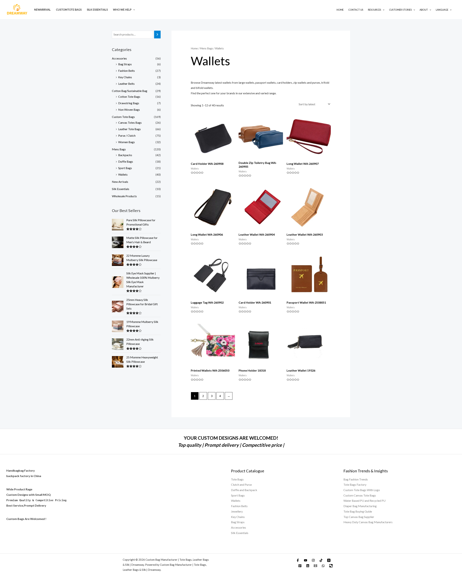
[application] (133, 9)
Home (340, 9)
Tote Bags (237, 479)
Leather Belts (126, 83)
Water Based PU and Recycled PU (364, 500)
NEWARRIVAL (42, 9)
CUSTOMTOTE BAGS (69, 9)
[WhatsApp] (323, 565)
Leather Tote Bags (129, 129)
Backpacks (125, 155)
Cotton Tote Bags (129, 96)
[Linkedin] (307, 565)
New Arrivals (120, 181)
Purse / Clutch (127, 135)
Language (442, 9)
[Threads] (328, 560)
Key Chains (125, 77)
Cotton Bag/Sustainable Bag (129, 90)
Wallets (123, 174)
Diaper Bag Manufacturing (360, 506)
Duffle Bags (125, 161)
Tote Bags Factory (354, 484)
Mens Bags (119, 149)
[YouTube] (305, 560)
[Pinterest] (300, 565)
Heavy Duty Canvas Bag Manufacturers (368, 522)
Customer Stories (400, 9)
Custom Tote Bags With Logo (361, 490)
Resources (374, 9)
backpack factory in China (23, 476)
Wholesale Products (124, 196)
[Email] (315, 565)
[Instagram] (313, 560)
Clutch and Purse (241, 484)
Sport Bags (125, 168)
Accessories (119, 58)
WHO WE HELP (122, 9)
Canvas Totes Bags (130, 122)
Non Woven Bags (129, 109)
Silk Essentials (120, 189)
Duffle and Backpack (244, 490)
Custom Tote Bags (123, 116)
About (424, 9)
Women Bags (126, 142)
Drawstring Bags (128, 103)
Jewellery (237, 511)
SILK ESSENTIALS (97, 9)
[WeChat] (331, 565)
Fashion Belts (126, 70)
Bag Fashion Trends (355, 479)
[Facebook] (297, 560)
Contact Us (355, 9)
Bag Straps (125, 64)
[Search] (157, 34)
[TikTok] (321, 560)
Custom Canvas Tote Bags (359, 495)
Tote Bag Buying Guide (357, 511)
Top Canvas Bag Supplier (358, 516)
